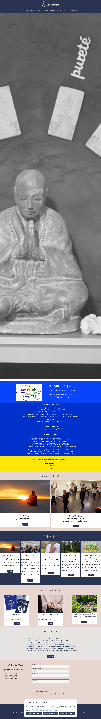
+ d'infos (25, 524)
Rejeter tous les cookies (34, 713)
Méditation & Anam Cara (50, 463)
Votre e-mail (35, 673)
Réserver (91, 10)
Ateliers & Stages (50, 467)
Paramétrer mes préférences (50, 713)
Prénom (34, 664)
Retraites (50, 468)
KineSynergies (50, 465)
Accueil (26, 10)
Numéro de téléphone (37, 668)
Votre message (35, 677)
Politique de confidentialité (51, 710)
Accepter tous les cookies (67, 713)
